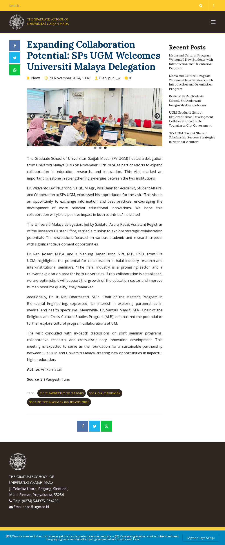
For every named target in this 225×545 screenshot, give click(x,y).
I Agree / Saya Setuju (201, 538)
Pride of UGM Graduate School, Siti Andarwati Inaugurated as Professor (188, 100)
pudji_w (114, 78)
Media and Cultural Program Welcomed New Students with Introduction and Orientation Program (191, 61)
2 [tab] (100, 148)
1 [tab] (95, 148)
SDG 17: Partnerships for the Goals (61, 393)
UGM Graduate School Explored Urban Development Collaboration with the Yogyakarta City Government (191, 119)
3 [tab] (105, 148)
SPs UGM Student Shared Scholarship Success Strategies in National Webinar (192, 137)
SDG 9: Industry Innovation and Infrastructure (59, 402)
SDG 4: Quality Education (104, 393)
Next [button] (157, 116)
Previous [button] (32, 116)
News (35, 78)
